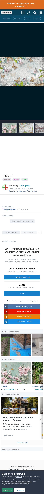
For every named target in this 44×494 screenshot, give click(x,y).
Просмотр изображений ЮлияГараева (23, 191)
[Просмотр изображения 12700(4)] (9, 128)
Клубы (37, 18)
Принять (8, 490)
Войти (22, 293)
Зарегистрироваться (22, 277)
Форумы (17, 18)
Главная (6, 18)
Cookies (24, 469)
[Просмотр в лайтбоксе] (22, 71)
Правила (32, 469)
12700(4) (4, 386)
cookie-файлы (19, 476)
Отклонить (19, 490)
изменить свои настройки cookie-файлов (17, 481)
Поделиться (11, 232)
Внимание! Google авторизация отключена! (20, 4)
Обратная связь (13, 469)
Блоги (27, 18)
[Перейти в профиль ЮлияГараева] (5, 187)
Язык (12, 466)
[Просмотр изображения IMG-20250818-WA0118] (16, 345)
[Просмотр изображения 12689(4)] (26, 128)
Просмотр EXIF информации (22, 221)
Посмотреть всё (22, 442)
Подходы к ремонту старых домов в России (18, 419)
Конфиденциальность (26, 466)
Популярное (9, 209)
